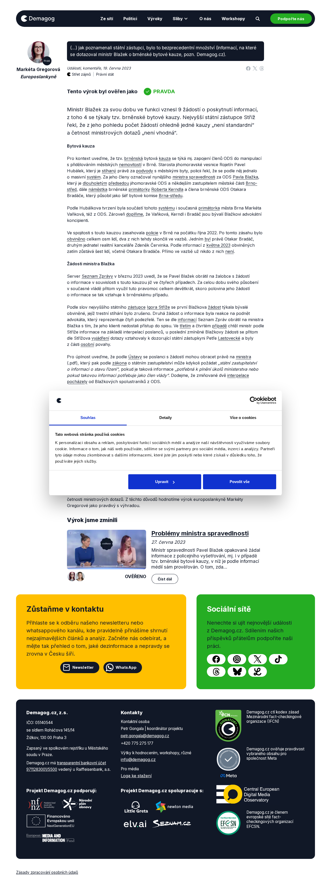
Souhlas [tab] (87, 417)
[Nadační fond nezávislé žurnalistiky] (41, 803)
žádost (214, 307)
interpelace (238, 375)
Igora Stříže (158, 307)
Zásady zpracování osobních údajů (47, 872)
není (229, 251)
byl (207, 239)
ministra (243, 356)
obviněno (76, 239)
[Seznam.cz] (171, 824)
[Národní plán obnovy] (77, 803)
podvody (144, 170)
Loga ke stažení (136, 775)
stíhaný (109, 170)
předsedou (118, 183)
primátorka (209, 208)
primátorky (139, 189)
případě (219, 325)
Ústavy (135, 356)
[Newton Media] (174, 806)
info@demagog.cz (138, 759)
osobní (87, 344)
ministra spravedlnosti (193, 177)
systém (94, 177)
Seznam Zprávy (97, 276)
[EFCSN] (228, 822)
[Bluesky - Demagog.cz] (237, 671)
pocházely (77, 381)
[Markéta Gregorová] (72, 576)
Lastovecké (229, 338)
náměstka (97, 189)
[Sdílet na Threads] (261, 68)
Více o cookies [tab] (243, 417)
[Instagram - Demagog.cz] (237, 659)
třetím (185, 325)
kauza (165, 158)
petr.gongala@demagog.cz (145, 735)
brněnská (133, 158)
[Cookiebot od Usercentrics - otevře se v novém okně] (253, 401)
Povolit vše (240, 481)
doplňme (134, 214)
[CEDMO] (247, 794)
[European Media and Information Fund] (50, 837)
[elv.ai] (135, 823)
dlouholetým (95, 183)
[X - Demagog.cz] (257, 659)
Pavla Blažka (245, 177)
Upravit (161, 481)
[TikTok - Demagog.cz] (278, 659)
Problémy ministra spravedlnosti (200, 533)
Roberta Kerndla (167, 189)
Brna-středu (170, 195)
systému (167, 208)
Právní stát (105, 74)
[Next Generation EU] (50, 820)
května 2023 (218, 245)
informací (187, 319)
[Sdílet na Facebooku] (248, 68)
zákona (119, 363)
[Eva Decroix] (80, 576)
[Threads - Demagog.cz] (216, 671)
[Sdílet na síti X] (255, 68)
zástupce (137, 307)
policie (152, 232)
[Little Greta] (136, 806)
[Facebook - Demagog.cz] (216, 659)
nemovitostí (130, 164)
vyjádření (100, 338)
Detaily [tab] (165, 417)
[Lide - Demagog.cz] (257, 671)
